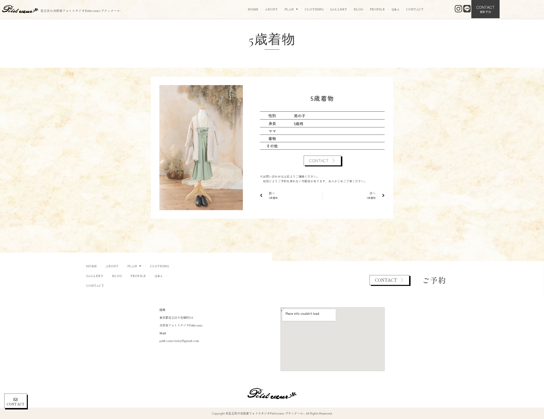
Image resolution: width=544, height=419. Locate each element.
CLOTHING (314, 9)
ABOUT (271, 9)
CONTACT (415, 9)
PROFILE (377, 9)
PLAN (289, 9)
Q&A (396, 9)
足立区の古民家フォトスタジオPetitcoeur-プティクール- (80, 10)
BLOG (358, 9)
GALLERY (338, 9)
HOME (253, 9)
